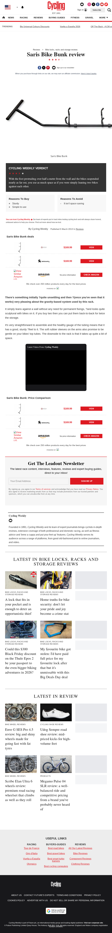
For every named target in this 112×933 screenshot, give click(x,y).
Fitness (75, 17)
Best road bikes (56, 848)
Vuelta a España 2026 (70, 26)
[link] (19, 247)
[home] (3, 18)
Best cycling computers (56, 866)
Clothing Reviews (80, 864)
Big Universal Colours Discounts (34, 26)
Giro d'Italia (31, 853)
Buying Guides (57, 17)
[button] (56, 247)
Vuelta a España (31, 858)
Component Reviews (80, 858)
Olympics (31, 864)
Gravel (89, 17)
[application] (56, 367)
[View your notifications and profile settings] (22, 7)
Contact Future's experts (39, 895)
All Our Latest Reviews (80, 848)
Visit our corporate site (93, 923)
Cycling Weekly (40, 229)
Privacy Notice (92, 489)
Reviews (38, 17)
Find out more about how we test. (48, 222)
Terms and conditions (69, 895)
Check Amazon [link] (91, 275)
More (102, 17)
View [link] (91, 247)
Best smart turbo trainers (56, 859)
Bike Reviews (80, 853)
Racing (24, 17)
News (11, 17)
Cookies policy (16, 900)
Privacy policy (92, 895)
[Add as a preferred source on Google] (56, 911)
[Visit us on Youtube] (102, 4)
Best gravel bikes (56, 853)
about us (16, 895)
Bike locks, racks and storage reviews (61, 50)
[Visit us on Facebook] (97, 4)
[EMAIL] (11, 520)
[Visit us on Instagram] (89, 4)
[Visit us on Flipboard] (106, 4)
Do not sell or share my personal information (77, 900)
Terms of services (43, 489)
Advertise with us (37, 900)
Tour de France (31, 848)
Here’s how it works (88, 74)
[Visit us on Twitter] (93, 4)
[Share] (39, 67)
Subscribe (97, 10)
